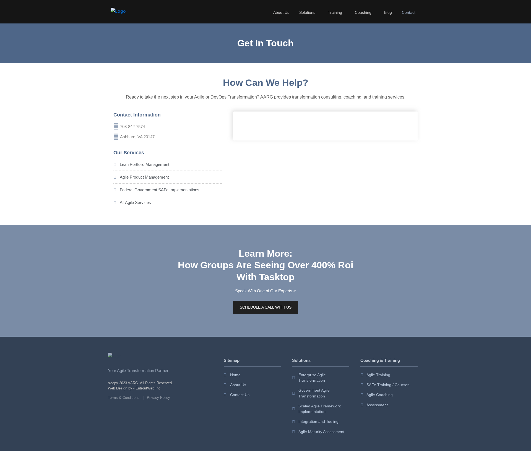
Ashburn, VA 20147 (137, 136)
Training (335, 12)
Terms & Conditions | (127, 398)
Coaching (363, 12)
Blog (388, 12)
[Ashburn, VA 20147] (116, 136)
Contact (408, 12)
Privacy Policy (158, 398)
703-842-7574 (132, 126)
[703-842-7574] (116, 126)
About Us (281, 12)
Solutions (307, 12)
